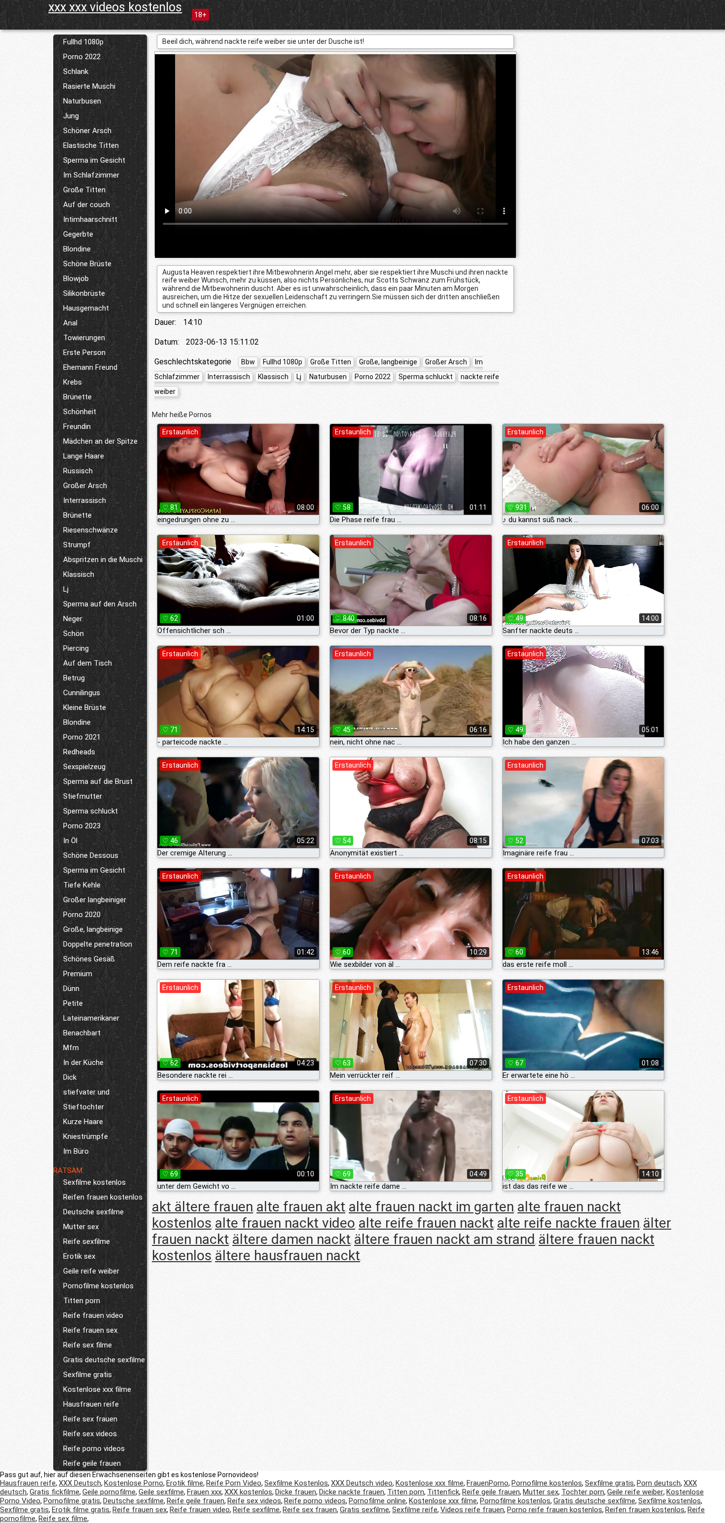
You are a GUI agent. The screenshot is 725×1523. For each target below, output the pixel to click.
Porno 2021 (82, 737)
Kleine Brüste (84, 707)
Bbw (248, 362)
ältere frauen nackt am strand (444, 1239)
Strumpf (77, 544)
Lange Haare (83, 456)
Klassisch (78, 574)
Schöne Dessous (90, 855)
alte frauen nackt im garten (431, 1207)
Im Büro (76, 1151)
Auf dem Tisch (87, 663)
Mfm (71, 1047)
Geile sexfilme (161, 1492)
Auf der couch (86, 204)
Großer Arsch (85, 485)
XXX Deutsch (80, 1483)
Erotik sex (79, 1256)
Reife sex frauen (90, 1419)
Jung (71, 115)
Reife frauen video (93, 1315)
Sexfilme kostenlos (94, 1182)
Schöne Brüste (87, 263)
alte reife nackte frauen (568, 1223)
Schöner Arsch (87, 130)
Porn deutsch (659, 1483)
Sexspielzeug (84, 766)
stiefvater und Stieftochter (86, 1099)
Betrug (74, 677)
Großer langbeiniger (94, 899)
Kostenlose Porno (133, 1483)
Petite (73, 1003)
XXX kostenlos (248, 1492)
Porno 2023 (82, 825)
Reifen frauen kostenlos (103, 1197)
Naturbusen (82, 101)
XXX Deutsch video (362, 1483)
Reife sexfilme (86, 1241)
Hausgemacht (86, 308)
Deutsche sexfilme (93, 1211)
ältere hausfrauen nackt (287, 1255)
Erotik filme (184, 1483)
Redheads (79, 751)
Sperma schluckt (90, 811)
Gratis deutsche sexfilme (104, 1359)
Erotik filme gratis (80, 1509)
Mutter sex (81, 1226)
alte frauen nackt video (285, 1223)
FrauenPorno (487, 1483)
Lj (66, 589)
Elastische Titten (91, 145)
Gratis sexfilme (364, 1509)
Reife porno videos (94, 1448)
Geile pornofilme (109, 1492)
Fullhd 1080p (83, 41)
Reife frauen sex (90, 1330)
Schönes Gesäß (89, 959)
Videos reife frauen (472, 1509)
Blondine (77, 249)
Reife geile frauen (92, 1463)
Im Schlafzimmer (91, 175)
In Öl (70, 840)
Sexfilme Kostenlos (296, 1483)
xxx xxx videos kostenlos (115, 7)
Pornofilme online (377, 1500)
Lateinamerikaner (91, 1018)
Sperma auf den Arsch (100, 604)
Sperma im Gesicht (94, 160)
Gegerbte (78, 234)
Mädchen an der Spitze (100, 441)
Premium (77, 973)
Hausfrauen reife (91, 1404)
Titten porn (81, 1300)
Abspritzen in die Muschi (103, 559)
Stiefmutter (82, 796)
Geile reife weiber (91, 1271)
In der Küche (83, 1062)
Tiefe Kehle (82, 885)
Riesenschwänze (90, 530)
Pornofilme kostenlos (98, 1285)
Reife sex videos (90, 1433)
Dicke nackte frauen (351, 1492)
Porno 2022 (82, 56)
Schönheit (79, 411)
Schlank (75, 71)
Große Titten (84, 189)
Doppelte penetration (97, 944)
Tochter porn (582, 1492)
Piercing (76, 648)
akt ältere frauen (202, 1207)
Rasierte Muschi (89, 86)
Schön (73, 633)
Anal (70, 323)
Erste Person (84, 352)
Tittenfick (443, 1492)
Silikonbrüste (84, 293)
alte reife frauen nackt (426, 1223)
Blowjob (76, 278)
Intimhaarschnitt (90, 219)
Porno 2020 (82, 914)
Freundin (77, 426)
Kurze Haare (83, 1121)
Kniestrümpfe (85, 1136)
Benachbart (82, 1032)
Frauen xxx (204, 1492)
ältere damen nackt (291, 1239)
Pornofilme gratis (71, 1500)
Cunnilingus (81, 692)
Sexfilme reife (414, 1509)
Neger (72, 618)
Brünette (77, 396)
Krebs (72, 382)
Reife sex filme (87, 1345)
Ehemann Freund (90, 367)
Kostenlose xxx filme (97, 1389)
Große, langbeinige (93, 929)
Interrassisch (84, 500)
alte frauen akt (300, 1207)
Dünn (71, 988)
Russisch (78, 470)
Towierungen (84, 337)
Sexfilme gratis (87, 1374)
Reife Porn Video (233, 1483)
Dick (69, 1077)
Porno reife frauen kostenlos (554, 1509)
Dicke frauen (295, 1492)
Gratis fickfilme (54, 1492)
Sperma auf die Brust (98, 781)
